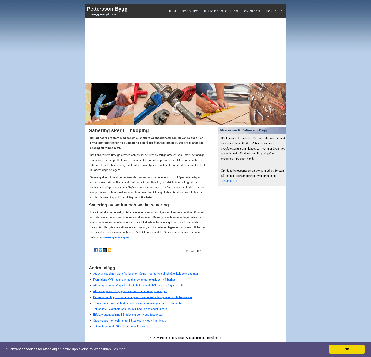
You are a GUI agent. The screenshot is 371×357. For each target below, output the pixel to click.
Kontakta (274, 11)
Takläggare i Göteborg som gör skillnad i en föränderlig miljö (130, 308)
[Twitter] (100, 250)
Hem (172, 11)
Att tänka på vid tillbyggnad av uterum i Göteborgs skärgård (130, 291)
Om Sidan (252, 11)
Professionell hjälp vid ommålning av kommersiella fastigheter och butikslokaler (142, 297)
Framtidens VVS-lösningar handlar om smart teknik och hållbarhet (134, 279)
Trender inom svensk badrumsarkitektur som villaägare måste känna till (137, 303)
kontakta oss (229, 180)
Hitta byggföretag (221, 11)
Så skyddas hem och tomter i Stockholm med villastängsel (130, 320)
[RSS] (109, 250)
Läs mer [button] (118, 349)
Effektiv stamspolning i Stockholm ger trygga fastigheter (128, 314)
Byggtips (190, 11)
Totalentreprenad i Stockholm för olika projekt (121, 326)
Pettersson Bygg (107, 9)
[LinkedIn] (105, 250)
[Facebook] (96, 250)
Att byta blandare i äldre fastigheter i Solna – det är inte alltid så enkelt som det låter (145, 273)
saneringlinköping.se (116, 237)
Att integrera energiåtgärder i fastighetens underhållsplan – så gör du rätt (138, 285)
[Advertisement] (185, 50)
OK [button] (347, 349)
